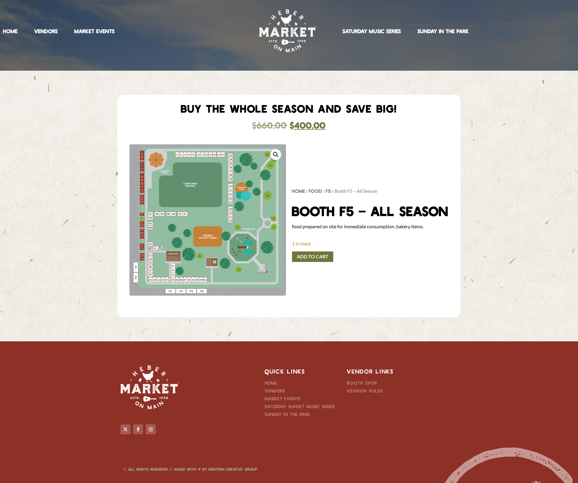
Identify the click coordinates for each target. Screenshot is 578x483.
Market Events (94, 31)
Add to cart (312, 256)
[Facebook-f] (138, 429)
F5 (328, 191)
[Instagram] (151, 429)
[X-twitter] (125, 429)
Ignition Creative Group (232, 469)
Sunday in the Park (443, 31)
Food (315, 191)
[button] (275, 154)
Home (10, 31)
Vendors (46, 31)
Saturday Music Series (372, 31)
